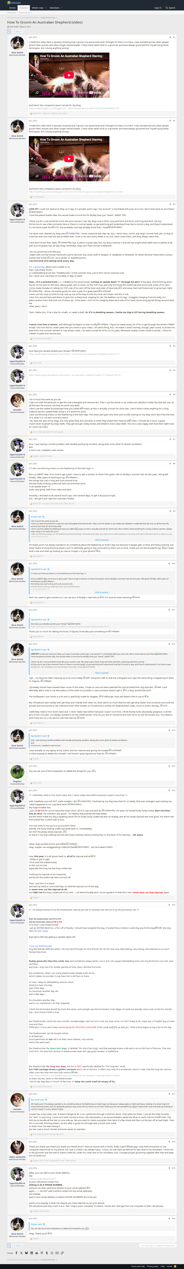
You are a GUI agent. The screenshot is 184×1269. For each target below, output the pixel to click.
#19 (173, 1168)
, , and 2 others (50, 113)
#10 (173, 563)
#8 (174, 463)
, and (48, 432)
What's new (37, 7)
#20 (173, 1218)
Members (54, 7)
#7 (174, 439)
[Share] (170, 37)
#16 (173, 905)
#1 (174, 37)
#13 (173, 730)
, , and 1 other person (53, 503)
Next (18, 31)
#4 (174, 346)
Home (12, 7)
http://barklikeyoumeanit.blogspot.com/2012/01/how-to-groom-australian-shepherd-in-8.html (76, 191)
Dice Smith (14, 26)
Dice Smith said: (37, 1099)
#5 (174, 370)
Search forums (25, 12)
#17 (173, 1094)
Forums (24, 7)
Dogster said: (36, 1224)
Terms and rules (138, 1266)
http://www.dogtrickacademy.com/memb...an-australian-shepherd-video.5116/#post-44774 (74, 375)
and (42, 338)
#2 (174, 120)
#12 (173, 644)
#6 (174, 394)
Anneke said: (36, 516)
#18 (173, 1141)
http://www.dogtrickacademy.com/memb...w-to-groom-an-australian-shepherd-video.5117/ (74, 353)
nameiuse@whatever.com (42, 1178)
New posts (11, 12)
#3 (174, 204)
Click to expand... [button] (102, 540)
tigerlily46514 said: (38, 569)
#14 (173, 766)
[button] (46, 7)
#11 (173, 610)
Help (163, 1266)
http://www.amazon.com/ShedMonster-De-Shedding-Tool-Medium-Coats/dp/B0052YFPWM (74, 1075)
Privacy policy (153, 1266)
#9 (174, 511)
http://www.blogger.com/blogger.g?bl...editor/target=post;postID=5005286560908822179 (74, 108)
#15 (173, 790)
